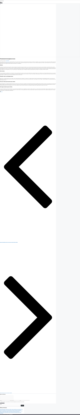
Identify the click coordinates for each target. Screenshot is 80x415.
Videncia (1, 91)
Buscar (1, 404)
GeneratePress (11, 414)
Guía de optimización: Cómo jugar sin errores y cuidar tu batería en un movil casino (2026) (11, 409)
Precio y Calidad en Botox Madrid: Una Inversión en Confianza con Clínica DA (9, 411)
